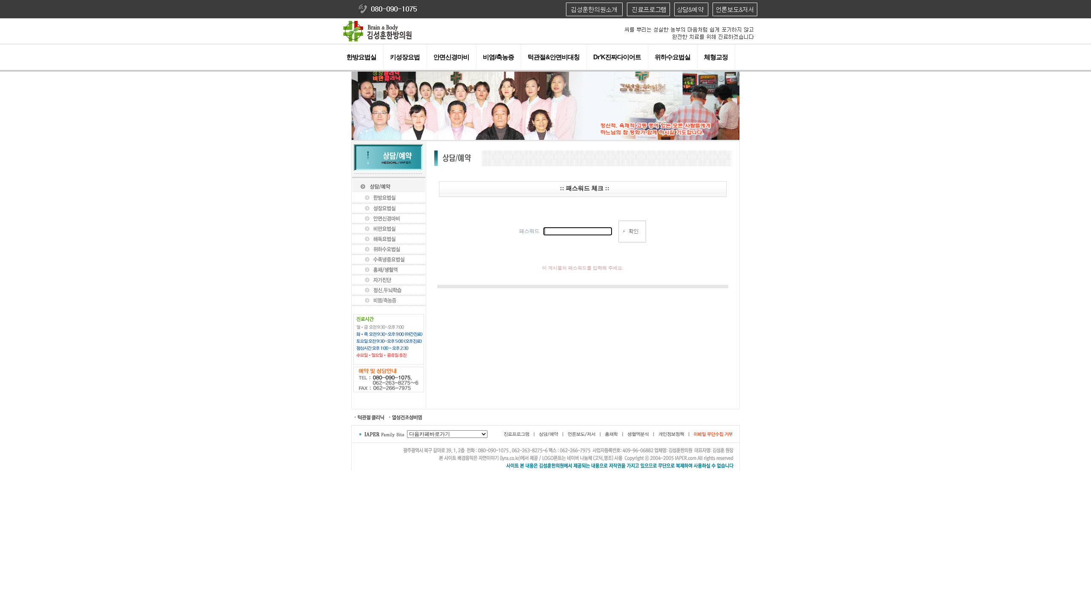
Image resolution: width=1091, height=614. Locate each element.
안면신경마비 (451, 57)
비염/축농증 (498, 57)
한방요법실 (361, 57)
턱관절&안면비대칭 (554, 57)
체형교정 (716, 57)
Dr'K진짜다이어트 (617, 57)
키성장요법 (405, 57)
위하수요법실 (672, 57)
